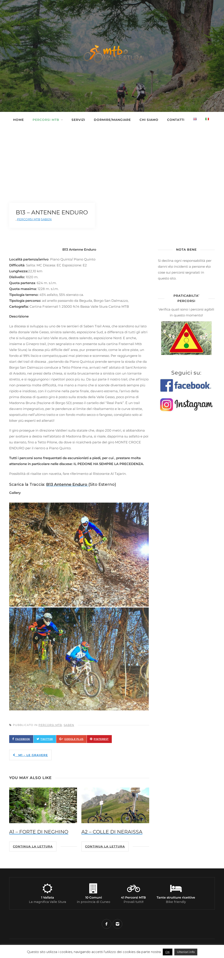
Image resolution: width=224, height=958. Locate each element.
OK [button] (167, 952)
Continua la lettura (33, 846)
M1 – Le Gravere (31, 755)
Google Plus (74, 739)
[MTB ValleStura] (112, 65)
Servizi (78, 120)
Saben (69, 725)
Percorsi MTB (46, 120)
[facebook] (106, 924)
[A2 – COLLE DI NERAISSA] (115, 805)
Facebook (22, 739)
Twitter (46, 739)
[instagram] (117, 924)
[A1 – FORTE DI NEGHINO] (43, 805)
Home (18, 120)
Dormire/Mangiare (112, 120)
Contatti (175, 120)
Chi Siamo (149, 120)
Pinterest (101, 739)
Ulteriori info (186, 952)
